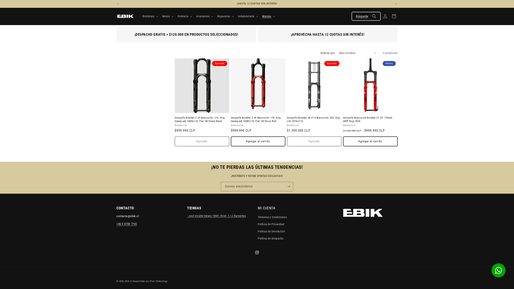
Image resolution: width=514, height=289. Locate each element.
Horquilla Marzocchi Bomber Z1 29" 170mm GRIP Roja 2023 (368, 119)
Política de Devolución (271, 231)
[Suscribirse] (288, 186)
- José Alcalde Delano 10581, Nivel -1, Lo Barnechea (216, 216)
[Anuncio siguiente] (396, 4)
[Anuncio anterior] (117, 4)
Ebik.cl (128, 281)
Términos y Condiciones (272, 217)
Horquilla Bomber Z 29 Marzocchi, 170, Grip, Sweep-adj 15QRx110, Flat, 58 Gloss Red (256, 119)
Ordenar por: (327, 53)
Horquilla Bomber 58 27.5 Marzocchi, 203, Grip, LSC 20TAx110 (314, 119)
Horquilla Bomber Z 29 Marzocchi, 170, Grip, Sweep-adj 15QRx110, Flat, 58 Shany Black (200, 119)
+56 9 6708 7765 (126, 224)
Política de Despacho (271, 238)
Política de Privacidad (271, 224)
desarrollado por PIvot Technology (150, 281)
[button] (150, 16)
